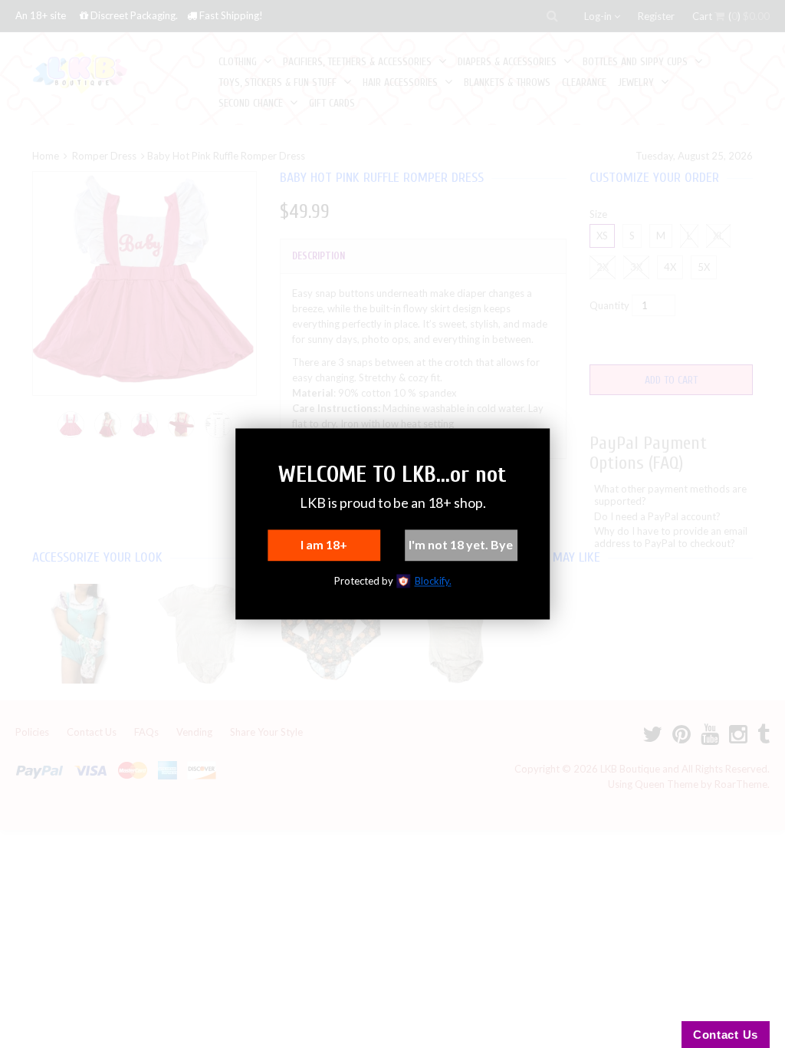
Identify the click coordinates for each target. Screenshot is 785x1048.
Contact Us (725, 1034)
